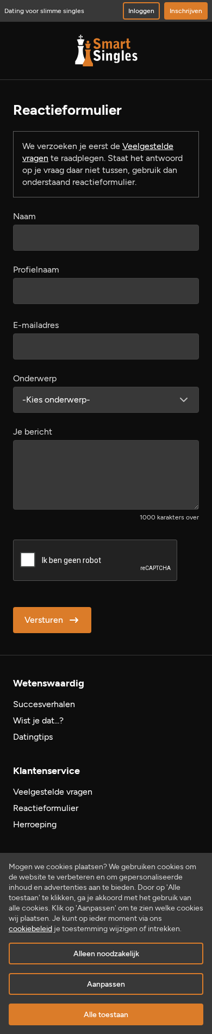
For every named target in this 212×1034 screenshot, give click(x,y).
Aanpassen (106, 984)
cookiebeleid (30, 928)
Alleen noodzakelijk (106, 953)
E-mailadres (36, 325)
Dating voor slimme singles (44, 11)
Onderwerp (35, 378)
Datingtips (33, 737)
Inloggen (141, 11)
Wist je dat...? (38, 720)
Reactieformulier (45, 808)
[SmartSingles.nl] (106, 50)
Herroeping (35, 824)
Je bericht (32, 431)
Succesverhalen (44, 704)
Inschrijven (186, 11)
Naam (24, 216)
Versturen (43, 620)
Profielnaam (36, 269)
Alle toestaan (106, 1014)
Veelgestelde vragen (52, 792)
